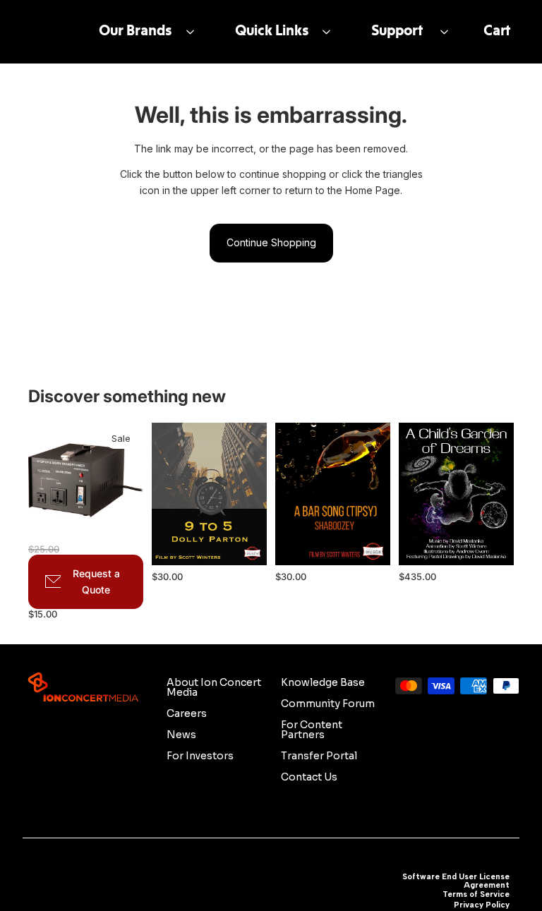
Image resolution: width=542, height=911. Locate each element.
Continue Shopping (271, 242)
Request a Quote (96, 582)
